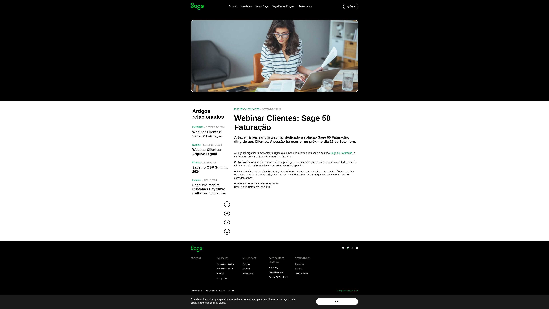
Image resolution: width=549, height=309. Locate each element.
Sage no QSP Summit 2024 (210, 169)
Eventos (239, 109)
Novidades (246, 6)
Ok (337, 301)
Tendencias (248, 273)
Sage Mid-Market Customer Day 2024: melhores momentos (209, 189)
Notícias (246, 264)
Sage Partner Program (283, 6)
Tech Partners (301, 273)
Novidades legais (225, 269)
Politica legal (196, 290)
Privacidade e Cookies (215, 290)
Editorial (233, 6)
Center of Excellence (278, 277)
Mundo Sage (261, 6)
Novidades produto (225, 264)
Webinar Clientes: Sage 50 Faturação (207, 134)
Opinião (246, 269)
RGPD (231, 290)
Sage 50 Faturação (341, 153)
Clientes (298, 269)
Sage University (276, 272)
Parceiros (299, 264)
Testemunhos (305, 6)
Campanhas (222, 278)
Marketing (273, 267)
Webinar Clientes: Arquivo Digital (206, 152)
